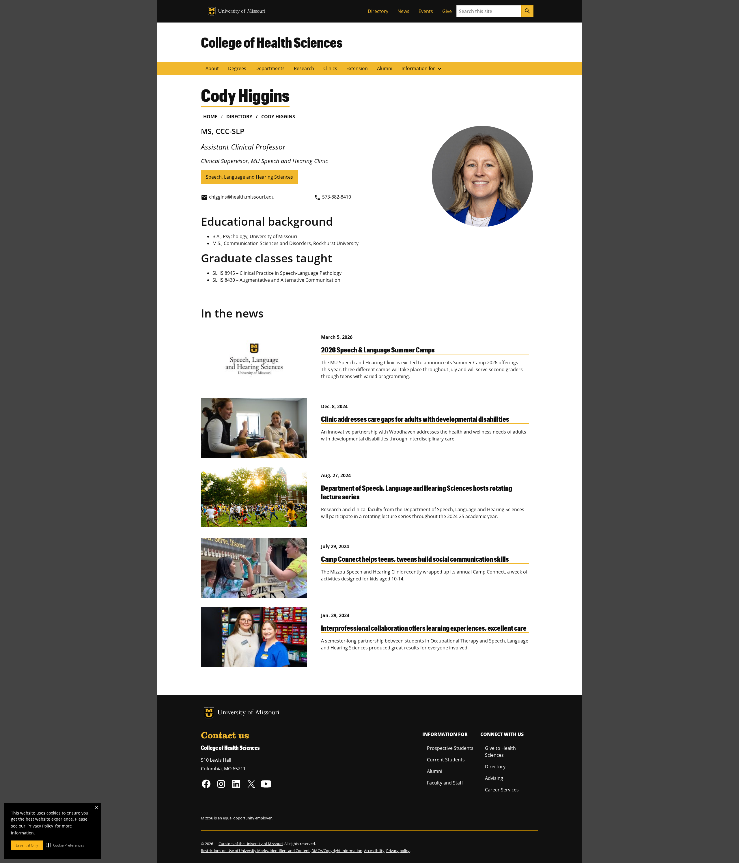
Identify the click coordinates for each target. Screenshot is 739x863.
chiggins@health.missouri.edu (242, 197)
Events (426, 11)
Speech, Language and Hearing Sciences (249, 177)
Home (210, 116)
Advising (494, 778)
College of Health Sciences (272, 42)
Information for (422, 68)
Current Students (446, 759)
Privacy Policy (40, 826)
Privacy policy (398, 850)
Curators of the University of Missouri (251, 843)
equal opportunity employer (247, 818)
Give (447, 11)
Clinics (330, 68)
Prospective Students (450, 748)
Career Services (502, 790)
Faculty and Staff (445, 783)
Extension (357, 68)
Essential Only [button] (27, 845)
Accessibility (374, 850)
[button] (65, 845)
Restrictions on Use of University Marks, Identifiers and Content (255, 850)
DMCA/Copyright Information (336, 850)
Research (304, 68)
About (212, 68)
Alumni (384, 68)
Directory (378, 11)
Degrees (237, 68)
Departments (270, 68)
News (403, 11)
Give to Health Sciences (500, 751)
